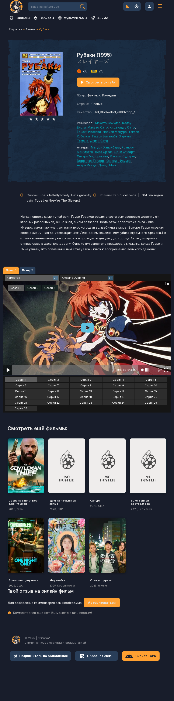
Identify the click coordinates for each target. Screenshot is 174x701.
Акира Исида (87, 165)
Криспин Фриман (118, 161)
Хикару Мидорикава (92, 156)
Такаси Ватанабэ (105, 136)
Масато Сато (98, 127)
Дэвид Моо (107, 165)
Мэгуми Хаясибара (105, 147)
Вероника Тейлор (90, 161)
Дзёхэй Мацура (114, 132)
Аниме (30, 29)
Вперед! (82, 6)
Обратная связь (100, 656)
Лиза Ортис (104, 152)
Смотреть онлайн (100, 82)
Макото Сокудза (108, 123)
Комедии (109, 95)
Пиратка (15, 29)
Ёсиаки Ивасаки (89, 132)
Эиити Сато (99, 141)
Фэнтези (93, 95)
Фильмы (23, 18)
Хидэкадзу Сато (122, 127)
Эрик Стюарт (124, 152)
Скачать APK (145, 656)
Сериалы (46, 18)
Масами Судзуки (122, 156)
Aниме (102, 18)
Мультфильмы (75, 18)
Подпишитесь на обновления (43, 656)
